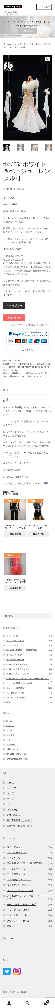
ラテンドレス (12, 636)
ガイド (9, 740)
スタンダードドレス (27, 363)
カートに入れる (14, 305)
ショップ (10, 725)
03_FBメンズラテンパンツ (17, 674)
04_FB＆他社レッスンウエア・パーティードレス (27, 678)
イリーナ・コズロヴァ (16, 688)
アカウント (9, 1003)
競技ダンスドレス (35, 376)
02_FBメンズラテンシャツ (17, 669)
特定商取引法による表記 (17, 754)
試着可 (15, 373)
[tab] (27, 390)
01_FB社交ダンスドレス (32, 367)
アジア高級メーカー (15, 659)
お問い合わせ (12, 749)
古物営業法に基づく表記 (17, 759)
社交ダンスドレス (18, 376)
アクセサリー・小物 (15, 692)
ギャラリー (11, 735)
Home (8, 44)
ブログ (9, 730)
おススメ (34, 373)
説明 (5, 390)
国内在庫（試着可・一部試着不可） (22, 650)
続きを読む (15, 533)
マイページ (11, 744)
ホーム (9, 721)
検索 (27, 1003)
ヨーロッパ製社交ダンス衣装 (19, 683)
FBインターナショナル (23, 44)
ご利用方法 (27, 349)
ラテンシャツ (12, 645)
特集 (8, 702)
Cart (42, 1001)
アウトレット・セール (16, 697)
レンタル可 (24, 373)
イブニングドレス (14, 655)
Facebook (8, 938)
